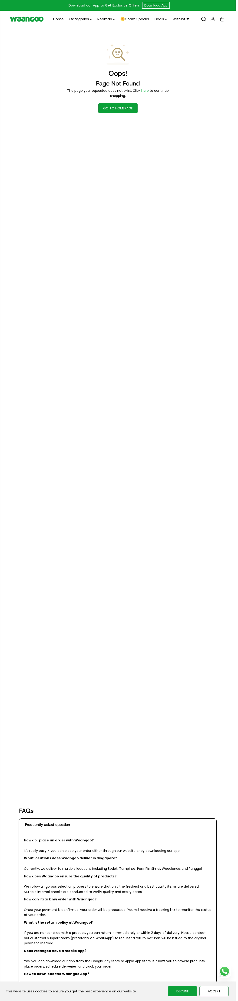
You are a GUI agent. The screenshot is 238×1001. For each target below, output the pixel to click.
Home (58, 18)
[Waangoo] (26, 19)
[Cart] (222, 19)
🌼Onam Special (134, 18)
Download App (156, 5)
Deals (160, 18)
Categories (79, 18)
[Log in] (213, 19)
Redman (105, 18)
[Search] (203, 19)
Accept (214, 991)
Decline (182, 991)
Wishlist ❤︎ (180, 18)
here (145, 90)
